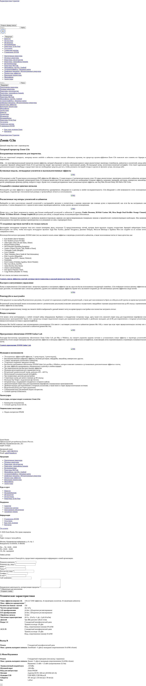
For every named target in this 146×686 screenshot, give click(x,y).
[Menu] (3, 31)
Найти (23, 27)
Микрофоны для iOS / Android (15, 67)
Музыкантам (9, 495)
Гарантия (16, 1)
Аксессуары (8, 79)
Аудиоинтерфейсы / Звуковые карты (17, 69)
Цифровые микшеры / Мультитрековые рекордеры (22, 71)
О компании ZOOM (11, 52)
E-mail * (3, 576)
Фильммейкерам (10, 493)
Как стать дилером (11, 523)
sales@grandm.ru (11, 453)
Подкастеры (8, 41)
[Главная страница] (73, 436)
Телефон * (3, 573)
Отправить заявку (6, 591)
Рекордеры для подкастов (13, 60)
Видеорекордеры (10, 64)
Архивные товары (11, 512)
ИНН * (2, 566)
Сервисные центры (11, 50)
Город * (3, 569)
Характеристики (6, 1)
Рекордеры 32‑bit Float (12, 498)
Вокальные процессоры (13, 75)
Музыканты (8, 42)
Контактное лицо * (7, 571)
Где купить (8, 48)
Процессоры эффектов (12, 73)
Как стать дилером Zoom (13, 129)
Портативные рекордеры (13, 56)
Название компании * (8, 562)
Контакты (7, 131)
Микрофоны (8, 77)
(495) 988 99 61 (12, 451)
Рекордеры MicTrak (11, 65)
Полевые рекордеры (11, 58)
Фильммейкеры (10, 44)
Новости (7, 39)
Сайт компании (5, 578)
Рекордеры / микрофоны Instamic (16, 62)
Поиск (23, 83)
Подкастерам (9, 497)
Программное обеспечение (14, 510)
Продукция (8, 36)
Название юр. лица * (7, 564)
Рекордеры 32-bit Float (12, 46)
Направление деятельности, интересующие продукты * (20, 587)
